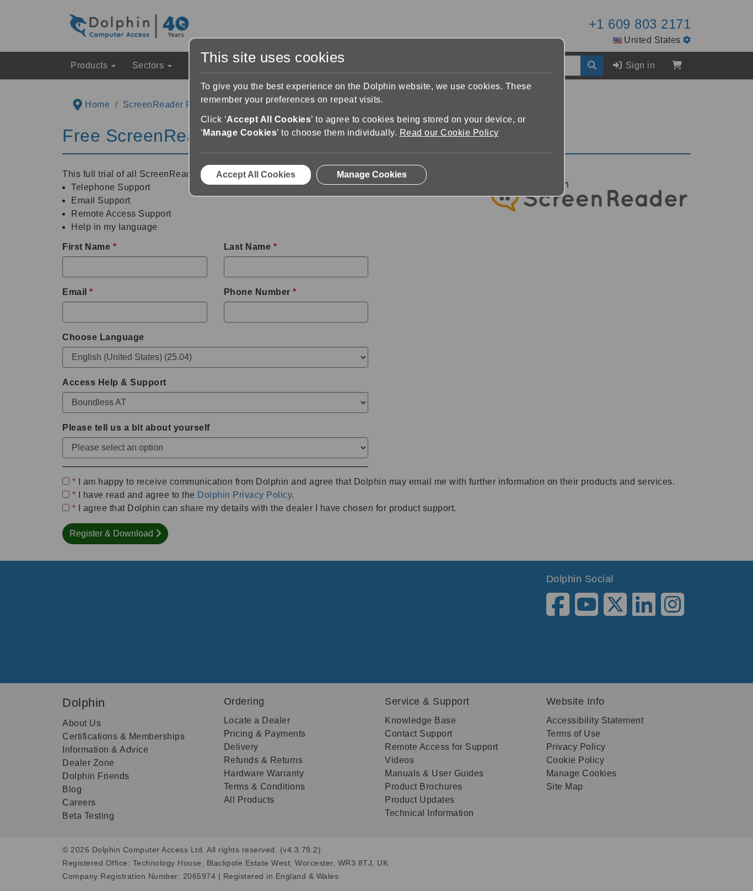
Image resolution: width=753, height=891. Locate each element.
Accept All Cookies (255, 174)
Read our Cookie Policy (449, 132)
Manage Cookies (372, 174)
